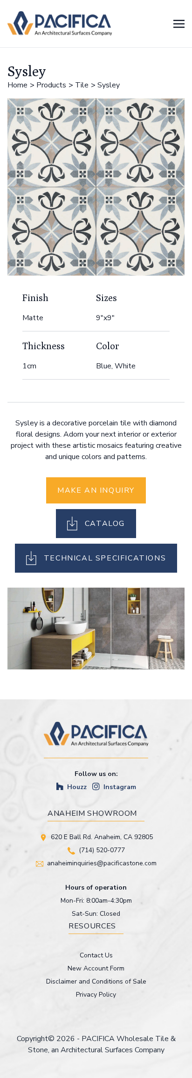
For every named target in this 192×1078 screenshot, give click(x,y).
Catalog (105, 523)
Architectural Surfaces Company (113, 1050)
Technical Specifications (105, 558)
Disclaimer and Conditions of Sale (96, 981)
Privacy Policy (96, 994)
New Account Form (96, 968)
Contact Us (96, 955)
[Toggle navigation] (179, 23)
